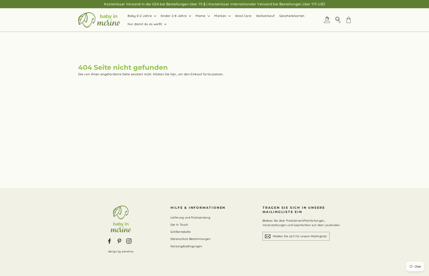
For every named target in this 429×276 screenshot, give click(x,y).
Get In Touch (179, 224)
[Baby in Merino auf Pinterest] (119, 241)
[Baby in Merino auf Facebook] (109, 241)
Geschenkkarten (292, 16)
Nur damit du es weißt (145, 24)
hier (173, 74)
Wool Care (243, 16)
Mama (201, 16)
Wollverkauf (265, 16)
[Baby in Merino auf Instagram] (129, 241)
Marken (220, 16)
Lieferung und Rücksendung (190, 217)
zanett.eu (128, 251)
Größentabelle (180, 231)
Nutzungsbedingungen (186, 246)
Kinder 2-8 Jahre (174, 16)
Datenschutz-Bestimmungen (190, 239)
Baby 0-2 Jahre (140, 16)
